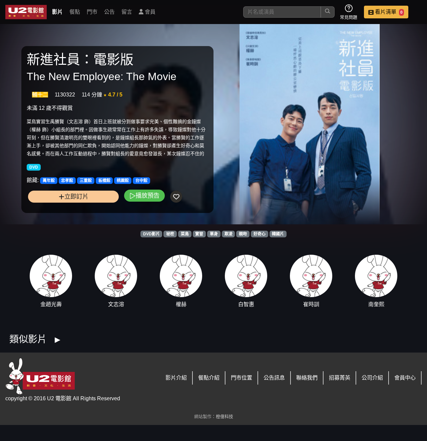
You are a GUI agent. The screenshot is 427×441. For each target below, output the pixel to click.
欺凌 (229, 234)
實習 (199, 234)
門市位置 (241, 378)
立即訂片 (76, 196)
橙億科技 (224, 416)
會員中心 (405, 378)
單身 (214, 234)
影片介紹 (176, 378)
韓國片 (278, 234)
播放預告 (147, 195)
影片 (57, 12)
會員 (149, 12)
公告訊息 (274, 378)
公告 (109, 12)
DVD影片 (151, 234)
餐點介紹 (209, 378)
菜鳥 (185, 234)
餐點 (74, 12)
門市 (92, 12)
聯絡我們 (307, 378)
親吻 (243, 234)
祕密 (170, 234)
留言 (126, 12)
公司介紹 (372, 378)
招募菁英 (339, 378)
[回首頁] (26, 12)
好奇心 (260, 234)
